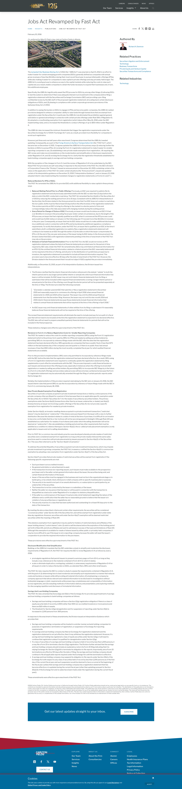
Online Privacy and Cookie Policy (39, 785)
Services (119, 8)
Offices (113, 763)
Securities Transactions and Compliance (135, 71)
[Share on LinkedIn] (146, 29)
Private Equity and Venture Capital (133, 69)
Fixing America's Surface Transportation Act (76, 143)
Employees (132, 756)
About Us (144, 8)
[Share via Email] (150, 29)
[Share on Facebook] (139, 29)
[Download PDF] (153, 29)
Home (30, 29)
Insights (130, 8)
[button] (153, 778)
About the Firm (95, 756)
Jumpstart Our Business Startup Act (45, 72)
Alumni (113, 756)
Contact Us (44, 770)
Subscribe (129, 712)
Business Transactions (128, 66)
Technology (124, 64)
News (74, 766)
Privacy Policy (133, 770)
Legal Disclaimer (113, 783)
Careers (113, 759)
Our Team (107, 8)
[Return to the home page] (43, 6)
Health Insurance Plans (137, 759)
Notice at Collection (136, 773)
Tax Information (134, 763)
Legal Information (135, 766)
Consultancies (95, 759)
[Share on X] (143, 29)
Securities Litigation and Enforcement (134, 61)
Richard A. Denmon (136, 47)
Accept (149, 784)
